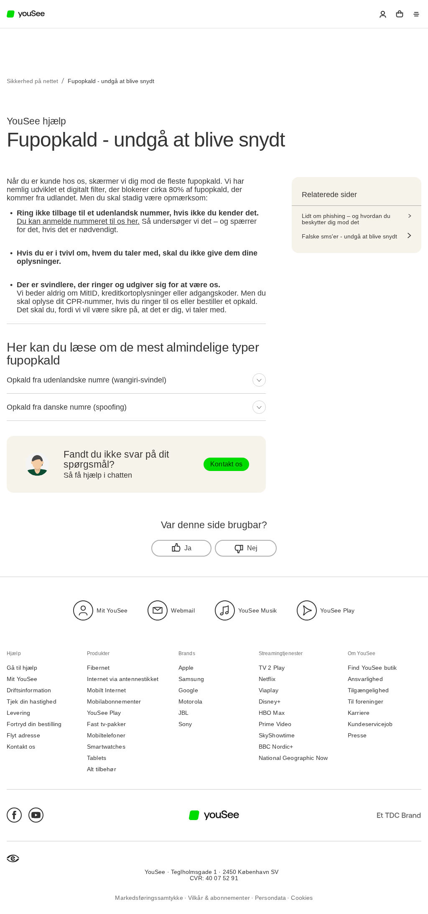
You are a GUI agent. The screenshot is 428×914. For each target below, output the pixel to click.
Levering (18, 713)
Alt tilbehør (101, 769)
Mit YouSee (112, 610)
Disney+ (269, 702)
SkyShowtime (277, 735)
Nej (252, 548)
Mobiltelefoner (106, 735)
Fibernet (98, 668)
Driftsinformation (29, 690)
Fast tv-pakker (106, 724)
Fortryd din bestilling (34, 724)
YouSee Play (337, 610)
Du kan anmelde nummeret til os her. (78, 221)
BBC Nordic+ (276, 747)
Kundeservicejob (370, 724)
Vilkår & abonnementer (219, 897)
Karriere (358, 713)
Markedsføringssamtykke (149, 897)
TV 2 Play (272, 668)
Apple (186, 668)
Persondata (270, 897)
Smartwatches (106, 747)
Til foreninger (365, 702)
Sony (185, 724)
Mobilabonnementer (114, 702)
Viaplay (268, 690)
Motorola (190, 702)
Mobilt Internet (106, 690)
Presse (357, 735)
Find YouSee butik (372, 668)
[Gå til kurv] (400, 14)
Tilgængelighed (368, 690)
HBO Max (272, 713)
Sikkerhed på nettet (32, 81)
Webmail (182, 610)
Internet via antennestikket (122, 679)
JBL (183, 713)
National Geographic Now (293, 758)
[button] (383, 14)
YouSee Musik (257, 610)
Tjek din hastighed (31, 702)
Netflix (267, 679)
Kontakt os (226, 464)
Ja (187, 548)
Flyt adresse (23, 735)
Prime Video (275, 724)
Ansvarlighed (365, 679)
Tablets (96, 758)
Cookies (302, 897)
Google (188, 690)
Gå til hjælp (22, 668)
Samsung (191, 679)
